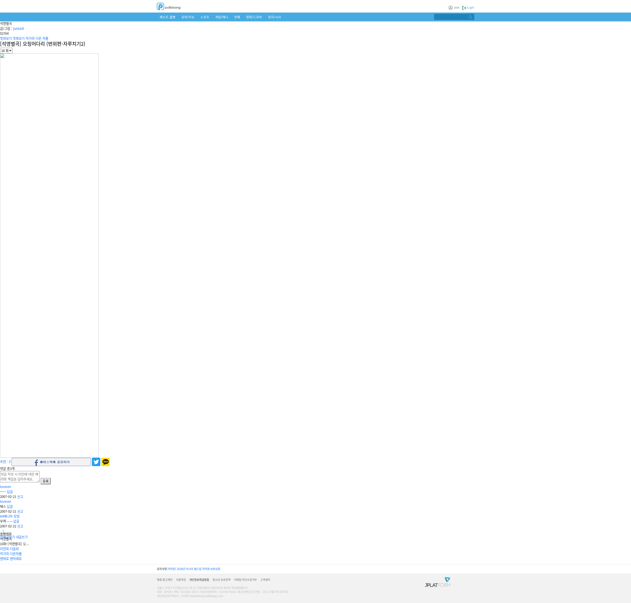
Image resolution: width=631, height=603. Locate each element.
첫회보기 (6, 38)
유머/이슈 (187, 17)
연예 (237, 17)
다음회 (14, 548)
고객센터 (265, 580)
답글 (10, 491)
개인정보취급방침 (199, 580)
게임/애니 (221, 17)
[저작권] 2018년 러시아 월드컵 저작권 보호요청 (193, 569)
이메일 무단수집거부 (245, 580)
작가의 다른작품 (11, 553)
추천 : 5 (5, 461)
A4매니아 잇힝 (9, 516)
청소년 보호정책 (221, 580)
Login (470, 7)
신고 (20, 496)
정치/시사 (274, 17)
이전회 (4, 548)
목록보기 (19, 38)
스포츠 (204, 17)
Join (456, 7)
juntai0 (18, 28)
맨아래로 (16, 558)
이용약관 (181, 580)
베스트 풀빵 (167, 17)
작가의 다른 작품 (37, 38)
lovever (5, 486)
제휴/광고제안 (165, 580)
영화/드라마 (254, 17)
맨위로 (4, 558)
